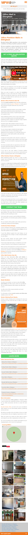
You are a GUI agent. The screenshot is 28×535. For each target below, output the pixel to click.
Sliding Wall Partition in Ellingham (9, 526)
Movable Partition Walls (6, 406)
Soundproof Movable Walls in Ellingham (10, 529)
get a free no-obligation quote (14, 55)
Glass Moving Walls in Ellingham (9, 530)
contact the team (14, 207)
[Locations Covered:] (1, 2)
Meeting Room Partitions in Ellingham (10, 525)
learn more (14, 356)
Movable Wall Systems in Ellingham (9, 524)
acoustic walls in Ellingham (19, 329)
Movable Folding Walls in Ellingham (9, 528)
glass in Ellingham (15, 103)
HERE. (11, 294)
